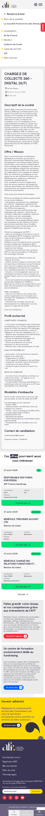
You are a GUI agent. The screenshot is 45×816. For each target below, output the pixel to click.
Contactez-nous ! (11, 757)
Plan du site (8, 770)
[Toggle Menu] (40, 4)
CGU (35, 810)
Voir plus (21, 594)
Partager (14, 815)
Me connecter (9, 766)
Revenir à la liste (16, 13)
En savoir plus (10, 725)
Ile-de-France (12, 88)
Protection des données (23, 810)
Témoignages (9, 774)
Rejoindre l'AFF (10, 761)
